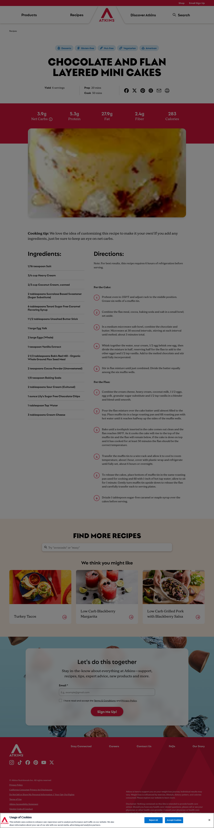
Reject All (153, 820)
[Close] (209, 820)
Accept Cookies (174, 820)
